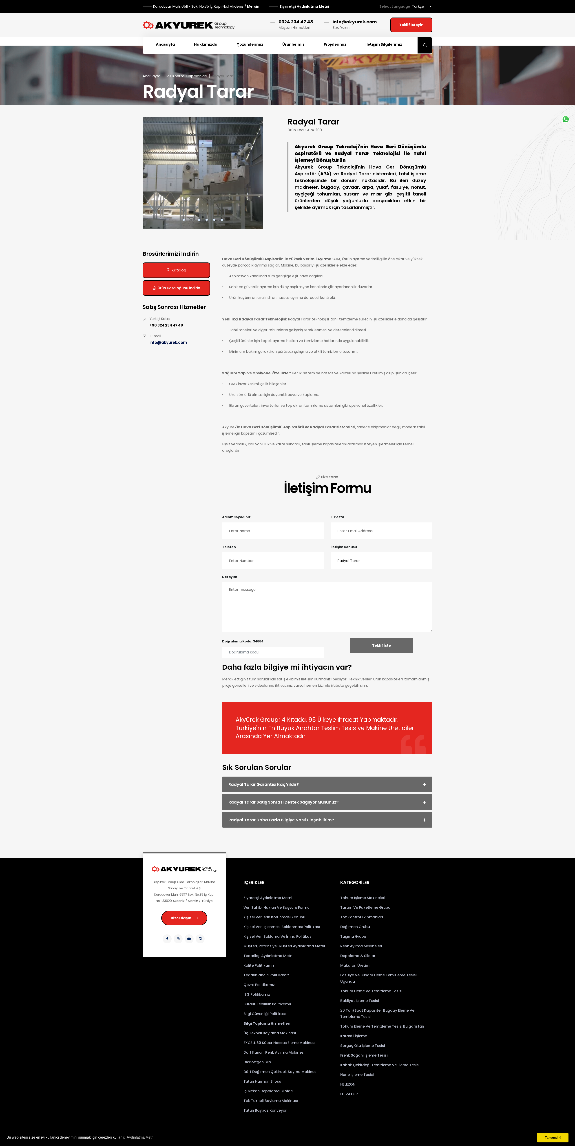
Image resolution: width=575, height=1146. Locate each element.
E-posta (337, 517)
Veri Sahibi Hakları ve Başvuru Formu (276, 907)
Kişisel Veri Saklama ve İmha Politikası (277, 936)
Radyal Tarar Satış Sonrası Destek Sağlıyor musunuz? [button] (283, 802)
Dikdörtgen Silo (257, 1062)
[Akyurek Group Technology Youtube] (189, 938)
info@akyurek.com (354, 21)
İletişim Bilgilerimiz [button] (383, 44)
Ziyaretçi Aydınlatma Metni (304, 6)
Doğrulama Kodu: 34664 (242, 641)
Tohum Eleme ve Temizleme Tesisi (371, 991)
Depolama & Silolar (357, 955)
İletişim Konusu (344, 547)
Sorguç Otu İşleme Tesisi (362, 1045)
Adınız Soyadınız (236, 517)
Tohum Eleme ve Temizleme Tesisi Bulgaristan (382, 1026)
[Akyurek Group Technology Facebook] (167, 938)
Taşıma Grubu (353, 936)
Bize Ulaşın (181, 918)
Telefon (229, 547)
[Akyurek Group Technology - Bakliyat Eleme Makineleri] (189, 25)
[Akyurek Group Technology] (184, 869)
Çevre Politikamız (259, 984)
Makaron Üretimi (355, 965)
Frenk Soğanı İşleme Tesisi (364, 1055)
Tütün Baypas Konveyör (265, 1110)
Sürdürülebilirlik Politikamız (267, 1004)
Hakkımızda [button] (205, 44)
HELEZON (347, 1084)
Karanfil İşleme (353, 1036)
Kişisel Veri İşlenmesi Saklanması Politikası (281, 926)
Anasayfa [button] (165, 44)
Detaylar (229, 577)
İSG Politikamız (256, 994)
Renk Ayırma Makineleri (361, 946)
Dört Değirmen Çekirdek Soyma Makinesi (280, 1071)
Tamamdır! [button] (553, 1137)
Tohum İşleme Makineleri (362, 897)
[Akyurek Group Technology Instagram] (178, 938)
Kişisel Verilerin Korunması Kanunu (274, 917)
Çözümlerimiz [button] (250, 44)
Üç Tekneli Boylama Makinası (269, 1033)
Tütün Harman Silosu (262, 1081)
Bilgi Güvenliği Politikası (264, 1013)
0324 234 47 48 (296, 21)
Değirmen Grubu (355, 926)
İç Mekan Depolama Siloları (268, 1091)
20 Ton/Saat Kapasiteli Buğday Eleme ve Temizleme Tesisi (377, 1013)
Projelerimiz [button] (335, 44)
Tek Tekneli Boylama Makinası (270, 1100)
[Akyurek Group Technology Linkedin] (200, 938)
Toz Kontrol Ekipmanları (186, 76)
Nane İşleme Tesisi (357, 1074)
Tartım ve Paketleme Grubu (365, 907)
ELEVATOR (349, 1094)
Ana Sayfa (151, 76)
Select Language (394, 6)
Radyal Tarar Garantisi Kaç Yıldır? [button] (263, 784)
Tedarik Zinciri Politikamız (266, 975)
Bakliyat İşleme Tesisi (359, 1000)
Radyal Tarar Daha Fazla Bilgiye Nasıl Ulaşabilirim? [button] (281, 820)
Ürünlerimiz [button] (293, 44)
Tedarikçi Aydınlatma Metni (268, 955)
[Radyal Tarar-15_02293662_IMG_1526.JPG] (203, 173)
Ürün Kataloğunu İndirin (179, 288)
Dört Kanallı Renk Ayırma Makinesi (274, 1052)
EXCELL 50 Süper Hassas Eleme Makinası (279, 1042)
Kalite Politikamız (258, 965)
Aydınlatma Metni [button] (140, 1137)
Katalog (179, 270)
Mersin (206, 6)
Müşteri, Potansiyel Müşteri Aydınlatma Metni (284, 946)
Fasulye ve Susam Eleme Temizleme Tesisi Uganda (378, 978)
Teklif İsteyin (411, 24)
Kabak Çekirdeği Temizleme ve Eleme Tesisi (380, 1065)
